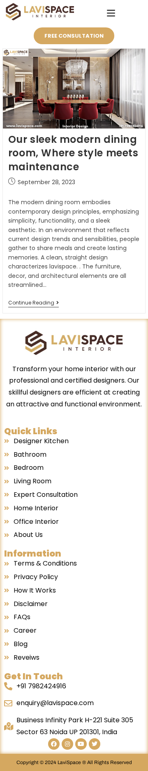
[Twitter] (94, 744)
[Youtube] (81, 744)
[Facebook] (54, 744)
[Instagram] (67, 744)
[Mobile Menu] (111, 13)
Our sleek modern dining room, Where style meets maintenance (73, 153)
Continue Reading (33, 303)
